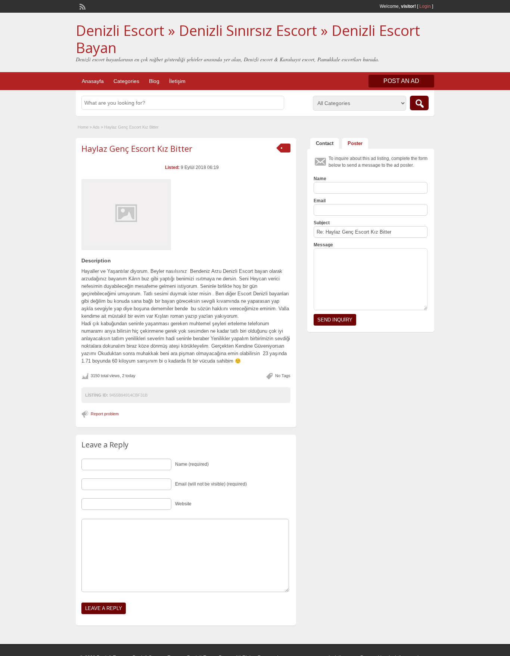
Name (320, 178)
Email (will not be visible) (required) (211, 484)
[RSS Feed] (82, 6)
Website (183, 503)
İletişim (177, 81)
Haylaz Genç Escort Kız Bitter (136, 148)
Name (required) (192, 464)
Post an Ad (401, 81)
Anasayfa (93, 81)
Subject (322, 222)
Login (425, 6)
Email (320, 200)
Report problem (105, 414)
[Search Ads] (419, 103)
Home (83, 127)
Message (323, 244)
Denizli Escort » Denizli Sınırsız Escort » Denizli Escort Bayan (248, 39)
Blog (154, 81)
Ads (96, 127)
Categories (126, 81)
